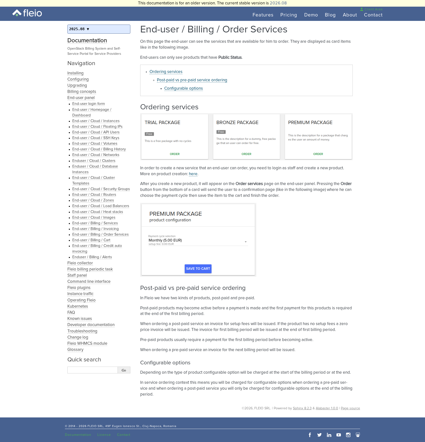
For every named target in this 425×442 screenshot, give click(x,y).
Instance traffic (80, 294)
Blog (330, 15)
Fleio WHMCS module (87, 344)
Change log (77, 337)
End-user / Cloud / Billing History (99, 149)
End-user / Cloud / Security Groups (101, 189)
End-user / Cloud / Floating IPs (97, 126)
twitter (319, 435)
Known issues (79, 319)
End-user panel (81, 98)
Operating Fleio (81, 300)
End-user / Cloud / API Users (96, 132)
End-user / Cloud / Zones (93, 200)
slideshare (358, 435)
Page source (350, 408)
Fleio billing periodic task (90, 269)
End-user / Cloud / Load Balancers (100, 206)
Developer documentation (91, 325)
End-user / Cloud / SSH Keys (95, 138)
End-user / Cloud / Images (93, 217)
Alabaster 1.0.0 (327, 408)
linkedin (329, 435)
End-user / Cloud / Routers (94, 195)
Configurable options (183, 88)
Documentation (87, 40)
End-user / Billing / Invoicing (95, 229)
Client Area (373, 9)
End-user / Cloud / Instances (96, 121)
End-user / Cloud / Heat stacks (97, 212)
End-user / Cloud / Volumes (94, 143)
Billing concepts (81, 92)
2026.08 (278, 3)
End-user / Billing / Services (95, 223)
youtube (338, 435)
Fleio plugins (79, 288)
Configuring (78, 79)
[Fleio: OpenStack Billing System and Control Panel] (27, 12)
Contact (373, 15)
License (104, 435)
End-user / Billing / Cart (91, 240)
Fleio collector (80, 263)
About (350, 15)
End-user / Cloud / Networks (95, 155)
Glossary (75, 350)
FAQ (71, 313)
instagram (348, 435)
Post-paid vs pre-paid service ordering (192, 80)
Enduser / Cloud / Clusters (93, 161)
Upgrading (77, 86)
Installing (75, 73)
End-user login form (88, 104)
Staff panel (77, 275)
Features (263, 15)
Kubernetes (77, 306)
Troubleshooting (82, 331)
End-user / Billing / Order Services (100, 234)
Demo (311, 15)
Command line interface (88, 282)
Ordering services (166, 72)
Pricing (288, 15)
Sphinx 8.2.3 (302, 408)
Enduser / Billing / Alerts (92, 257)
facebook (310, 435)
